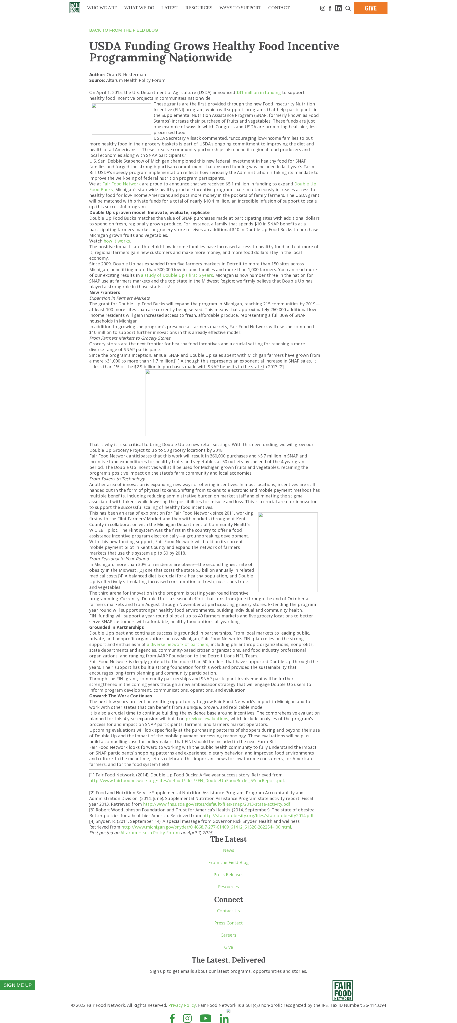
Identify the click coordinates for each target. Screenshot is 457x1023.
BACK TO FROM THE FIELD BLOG (123, 30)
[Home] (343, 999)
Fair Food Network (121, 184)
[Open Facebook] (172, 1018)
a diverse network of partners (177, 644)
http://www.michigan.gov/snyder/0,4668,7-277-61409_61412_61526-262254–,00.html (206, 827)
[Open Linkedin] (224, 1018)
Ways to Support (240, 7)
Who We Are (102, 7)
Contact (279, 7)
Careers (228, 935)
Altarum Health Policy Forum (150, 832)
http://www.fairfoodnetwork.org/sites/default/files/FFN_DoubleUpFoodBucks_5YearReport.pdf (186, 780)
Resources (198, 7)
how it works (117, 241)
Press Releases (228, 874)
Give (228, 947)
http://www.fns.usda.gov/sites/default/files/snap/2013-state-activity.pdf (216, 804)
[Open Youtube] (205, 1018)
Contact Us (228, 911)
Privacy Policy (182, 1005)
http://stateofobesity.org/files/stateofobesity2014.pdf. (258, 815)
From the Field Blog (228, 862)
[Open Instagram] (187, 1018)
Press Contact (228, 923)
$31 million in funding (258, 92)
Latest (169, 7)
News (228, 850)
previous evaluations (207, 718)
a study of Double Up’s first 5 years (177, 275)
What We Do (139, 7)
